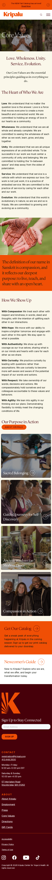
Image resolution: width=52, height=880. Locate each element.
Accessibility (7, 839)
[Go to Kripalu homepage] (11, 703)
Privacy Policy (8, 844)
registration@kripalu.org (13, 756)
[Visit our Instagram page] (4, 857)
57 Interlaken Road (11, 781)
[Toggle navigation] (48, 15)
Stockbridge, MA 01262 (13, 785)
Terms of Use (7, 849)
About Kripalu (14, 427)
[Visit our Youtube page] (26, 857)
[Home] (13, 13)
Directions (7, 821)
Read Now (26, 6)
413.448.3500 (9, 759)
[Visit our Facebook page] (14, 857)
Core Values (8, 815)
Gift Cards (7, 827)
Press (5, 810)
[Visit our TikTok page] (38, 857)
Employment (8, 804)
